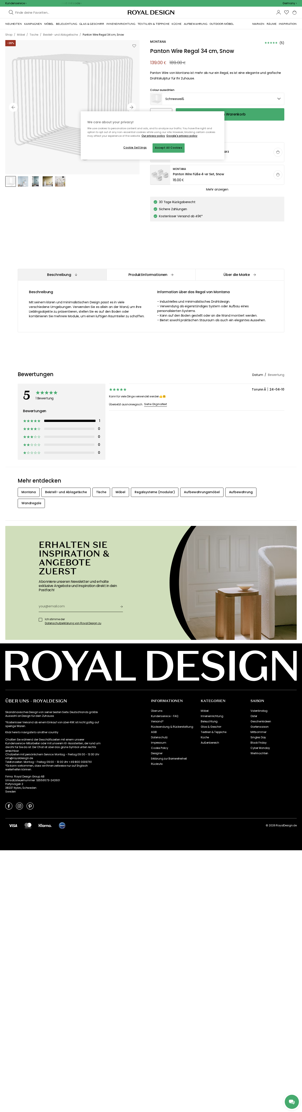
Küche (205, 737)
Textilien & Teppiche (213, 732)
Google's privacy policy (181, 136)
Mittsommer (258, 732)
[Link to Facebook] (8, 805)
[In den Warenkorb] (277, 152)
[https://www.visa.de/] (13, 825)
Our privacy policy (153, 136)
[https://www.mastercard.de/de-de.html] (28, 825)
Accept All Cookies (168, 148)
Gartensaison (259, 726)
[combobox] (290, 3)
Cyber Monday (260, 748)
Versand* (157, 721)
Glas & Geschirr (211, 726)
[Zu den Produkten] (217, 175)
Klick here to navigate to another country (31, 732)
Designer (156, 753)
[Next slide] (131, 107)
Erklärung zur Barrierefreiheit (169, 758)
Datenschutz (159, 737)
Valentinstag (259, 711)
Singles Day (258, 737)
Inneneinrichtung (212, 716)
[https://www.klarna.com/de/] (45, 825)
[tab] (62, 275)
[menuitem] (13, 23)
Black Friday (258, 742)
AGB (154, 732)
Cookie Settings (135, 147)
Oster (253, 716)
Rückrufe (156, 764)
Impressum (158, 742)
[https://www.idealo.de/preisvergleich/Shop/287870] (62, 825)
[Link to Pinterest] (30, 805)
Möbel (204, 711)
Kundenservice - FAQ (164, 716)
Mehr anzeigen (217, 189)
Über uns (156, 711)
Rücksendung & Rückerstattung (172, 726)
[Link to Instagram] (19, 805)
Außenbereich (210, 742)
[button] (290, 3)
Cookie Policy (159, 748)
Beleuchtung (209, 721)
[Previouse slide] (13, 107)
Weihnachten (259, 753)
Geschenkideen (260, 721)
